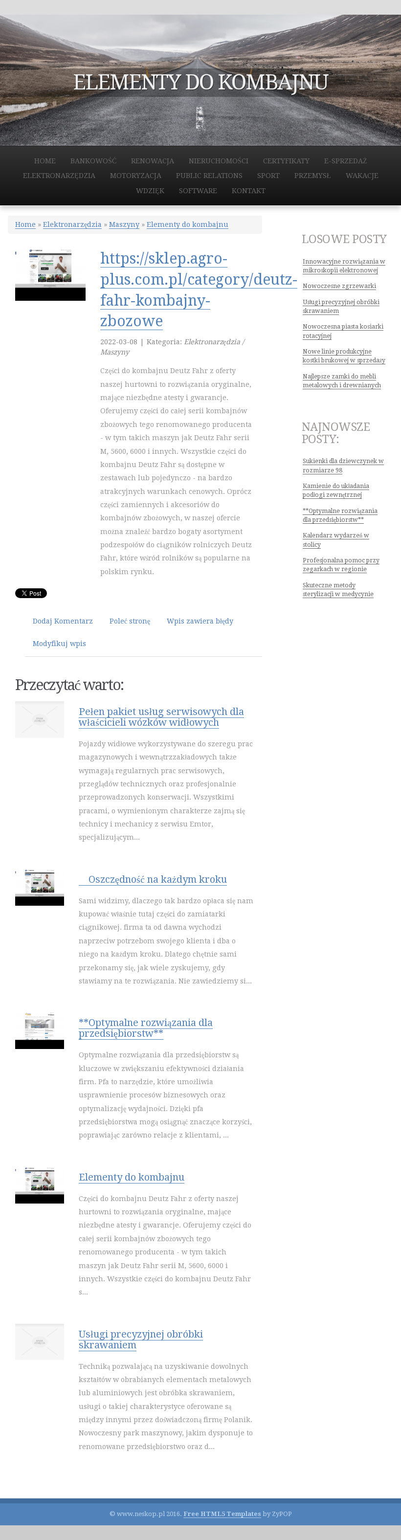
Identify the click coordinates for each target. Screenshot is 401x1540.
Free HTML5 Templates (222, 1514)
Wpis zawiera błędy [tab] (200, 621)
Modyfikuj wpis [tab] (59, 643)
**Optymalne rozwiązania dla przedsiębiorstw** (146, 1028)
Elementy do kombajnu (187, 224)
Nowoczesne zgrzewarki (339, 286)
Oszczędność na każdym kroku (153, 879)
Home (25, 224)
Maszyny (124, 224)
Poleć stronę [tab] (130, 621)
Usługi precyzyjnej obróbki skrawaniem (141, 1339)
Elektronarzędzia (72, 224)
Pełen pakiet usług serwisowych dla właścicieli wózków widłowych (161, 717)
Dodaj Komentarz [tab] (63, 621)
